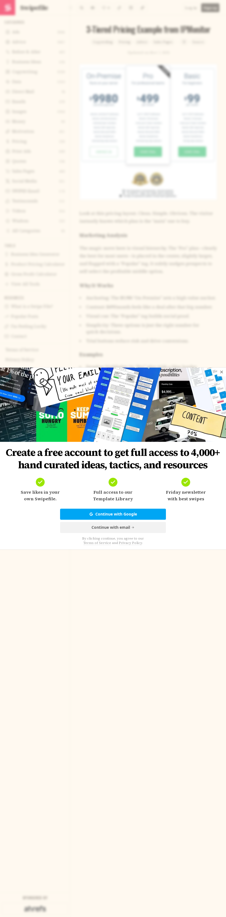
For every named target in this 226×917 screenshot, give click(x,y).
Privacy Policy (130, 543)
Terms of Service (97, 543)
